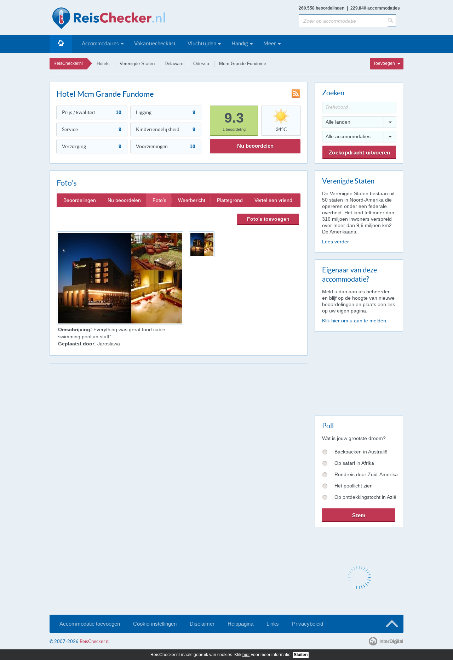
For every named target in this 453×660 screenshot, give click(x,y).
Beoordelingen (79, 200)
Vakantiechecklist (155, 43)
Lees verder (335, 241)
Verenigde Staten (137, 63)
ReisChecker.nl (68, 63)
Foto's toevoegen (268, 219)
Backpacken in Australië (361, 452)
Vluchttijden (202, 43)
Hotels (103, 63)
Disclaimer (202, 624)
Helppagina (240, 624)
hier (246, 654)
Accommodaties (100, 43)
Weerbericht (191, 200)
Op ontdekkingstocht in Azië (365, 497)
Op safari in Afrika (354, 463)
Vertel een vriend (273, 200)
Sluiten (301, 654)
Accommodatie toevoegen (89, 624)
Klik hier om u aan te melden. (355, 320)
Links (272, 624)
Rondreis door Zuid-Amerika (366, 474)
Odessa (201, 63)
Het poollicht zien (353, 486)
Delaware (174, 63)
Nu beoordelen (255, 146)
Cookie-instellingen (155, 624)
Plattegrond (230, 200)
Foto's (159, 200)
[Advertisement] (358, 372)
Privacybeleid (307, 624)
